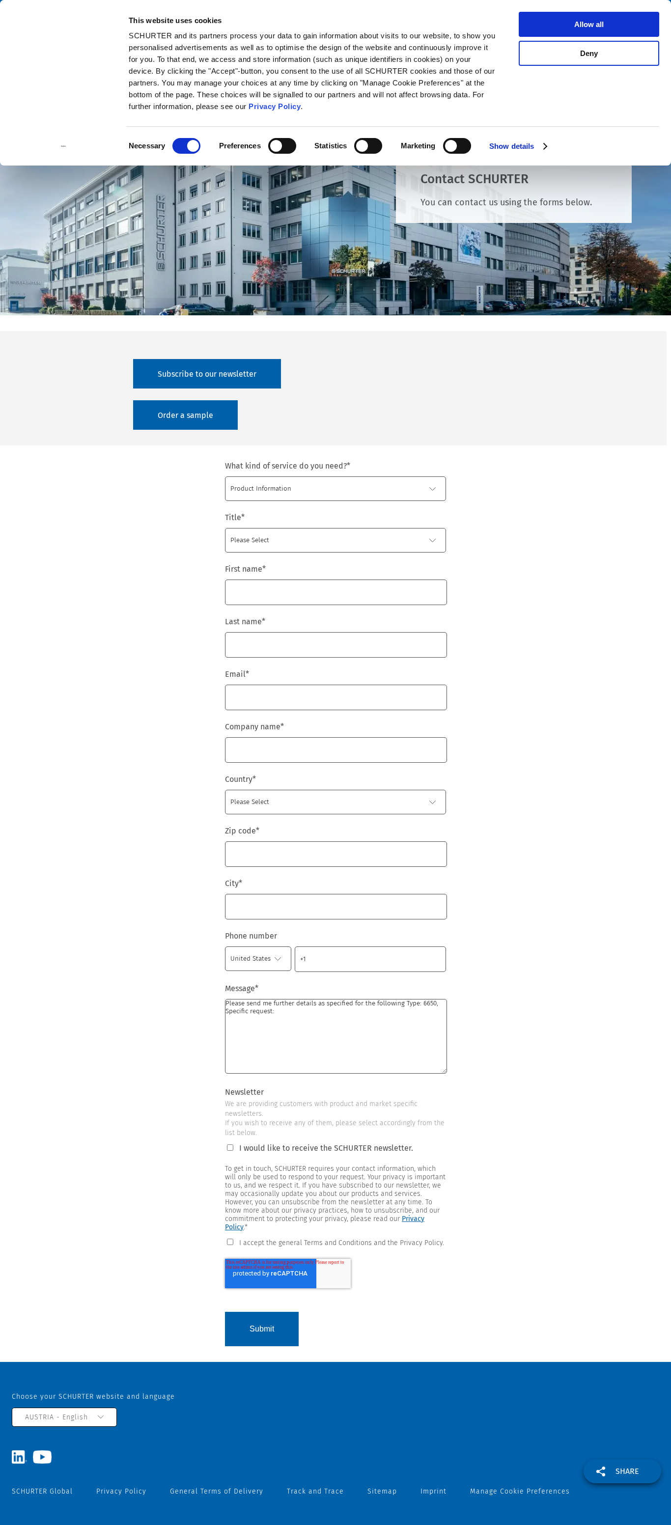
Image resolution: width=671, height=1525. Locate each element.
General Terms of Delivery (216, 1491)
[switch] (282, 146)
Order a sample (185, 415)
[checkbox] (335, 1242)
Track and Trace (315, 1491)
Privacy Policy (275, 106)
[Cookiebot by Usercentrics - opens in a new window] (64, 146)
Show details (511, 146)
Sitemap (382, 1491)
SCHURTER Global (42, 1491)
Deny (589, 53)
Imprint (433, 1491)
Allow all (589, 24)
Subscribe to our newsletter (207, 374)
